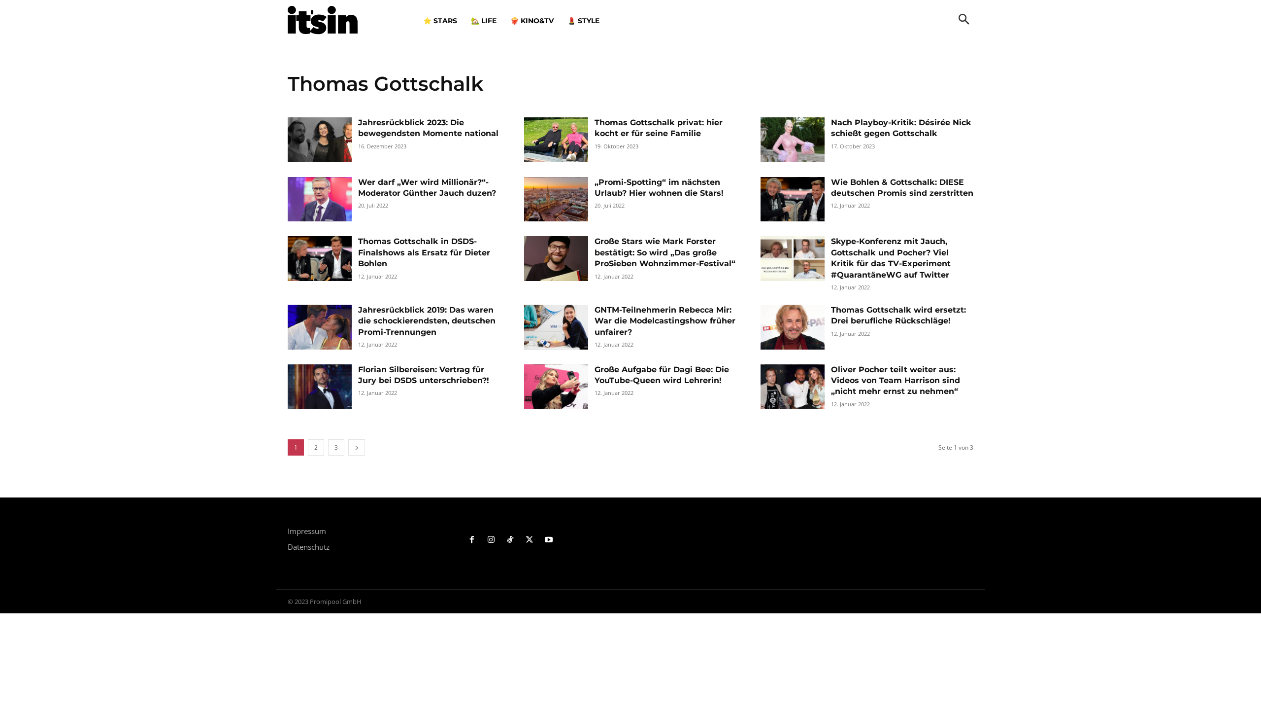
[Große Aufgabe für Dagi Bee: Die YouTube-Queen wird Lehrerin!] (556, 386)
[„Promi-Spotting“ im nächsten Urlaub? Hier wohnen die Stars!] (556, 199)
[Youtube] (548, 540)
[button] (964, 20)
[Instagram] (491, 540)
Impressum (307, 531)
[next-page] (356, 447)
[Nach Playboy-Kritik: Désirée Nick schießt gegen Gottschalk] (793, 139)
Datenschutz (309, 547)
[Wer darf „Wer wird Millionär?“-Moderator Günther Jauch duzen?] (320, 199)
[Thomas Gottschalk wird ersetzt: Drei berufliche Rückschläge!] (793, 327)
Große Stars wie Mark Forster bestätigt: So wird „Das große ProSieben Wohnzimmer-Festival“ (665, 252)
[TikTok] (510, 540)
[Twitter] (529, 540)
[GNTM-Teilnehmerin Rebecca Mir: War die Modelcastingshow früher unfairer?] (556, 327)
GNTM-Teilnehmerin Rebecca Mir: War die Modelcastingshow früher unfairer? (665, 321)
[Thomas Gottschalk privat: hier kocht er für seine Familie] (556, 139)
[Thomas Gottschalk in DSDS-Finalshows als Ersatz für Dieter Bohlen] (320, 258)
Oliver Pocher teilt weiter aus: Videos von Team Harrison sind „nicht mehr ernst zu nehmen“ (895, 380)
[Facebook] (472, 540)
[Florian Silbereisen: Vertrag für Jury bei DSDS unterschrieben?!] (320, 386)
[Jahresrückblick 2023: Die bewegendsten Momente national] (320, 139)
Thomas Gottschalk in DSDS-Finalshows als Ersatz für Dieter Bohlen (424, 252)
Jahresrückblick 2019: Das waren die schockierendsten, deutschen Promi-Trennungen (427, 321)
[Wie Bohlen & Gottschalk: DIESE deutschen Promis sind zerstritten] (793, 199)
